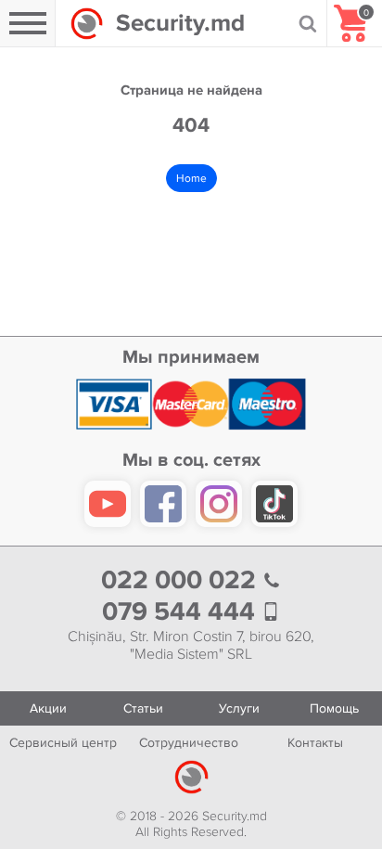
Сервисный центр (63, 743)
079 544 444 (181, 612)
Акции (48, 708)
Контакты (315, 743)
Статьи (143, 708)
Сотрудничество (188, 743)
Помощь (334, 708)
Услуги (239, 708)
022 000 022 (181, 580)
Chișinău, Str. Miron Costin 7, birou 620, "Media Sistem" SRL (191, 645)
